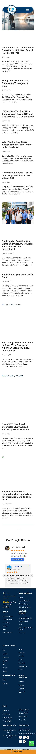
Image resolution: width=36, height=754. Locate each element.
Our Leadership (8, 619)
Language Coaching (25, 618)
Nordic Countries (24, 601)
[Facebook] (20, 737)
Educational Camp (25, 607)
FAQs (20, 624)
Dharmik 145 (17, 566)
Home (21, 597)
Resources (22, 633)
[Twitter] (28, 737)
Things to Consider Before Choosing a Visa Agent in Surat (15, 83)
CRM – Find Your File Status (25, 629)
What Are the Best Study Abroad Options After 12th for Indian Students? (17, 145)
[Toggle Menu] (27, 9)
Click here (7, 602)
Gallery (5, 626)
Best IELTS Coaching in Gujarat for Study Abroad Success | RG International (15, 427)
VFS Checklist (23, 621)
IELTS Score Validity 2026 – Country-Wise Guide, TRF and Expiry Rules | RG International (18, 114)
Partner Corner (23, 604)
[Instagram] (24, 737)
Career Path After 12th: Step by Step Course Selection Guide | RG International (18, 50)
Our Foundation (8, 616)
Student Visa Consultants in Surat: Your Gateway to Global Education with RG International (17, 245)
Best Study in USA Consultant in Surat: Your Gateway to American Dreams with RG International (17, 346)
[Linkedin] (20, 741)
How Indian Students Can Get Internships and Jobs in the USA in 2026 (17, 175)
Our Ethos (6, 623)
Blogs (4, 629)
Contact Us (22, 610)
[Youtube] (24, 741)
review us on (16, 559)
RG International (18, 547)
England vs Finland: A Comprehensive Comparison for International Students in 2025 (17, 495)
